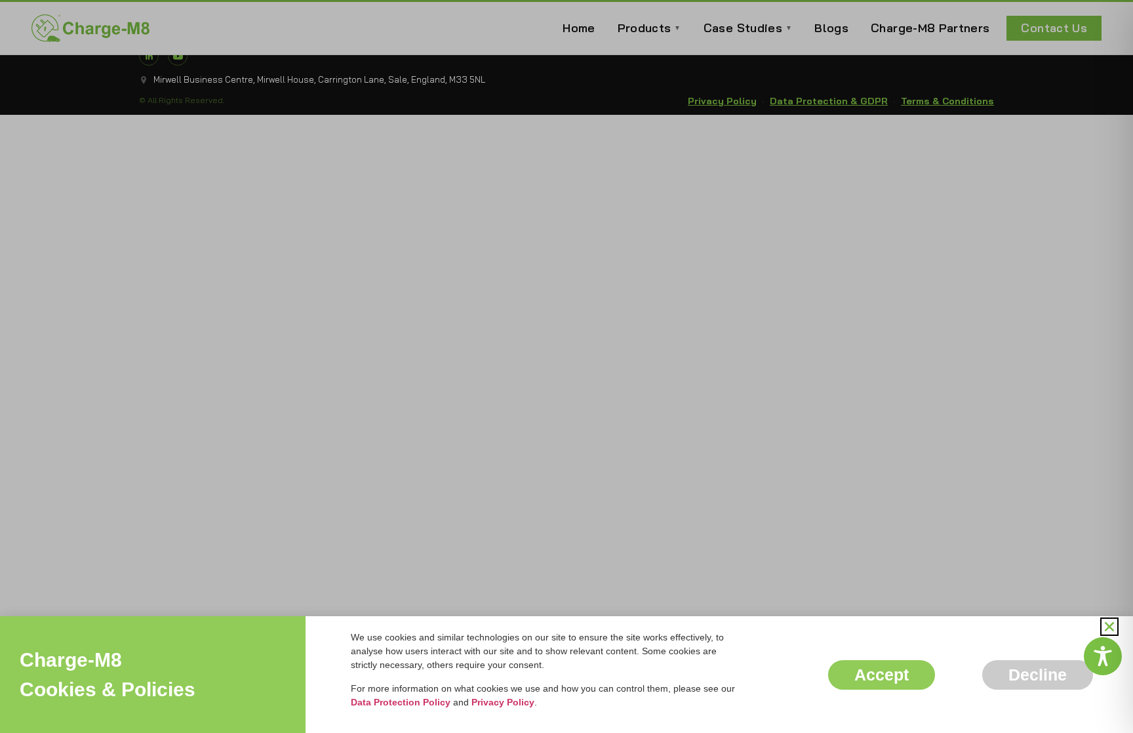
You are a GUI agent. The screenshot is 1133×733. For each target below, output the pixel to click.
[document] (566, 366)
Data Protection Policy (400, 702)
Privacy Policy (502, 702)
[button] (1109, 626)
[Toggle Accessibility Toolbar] (1103, 656)
